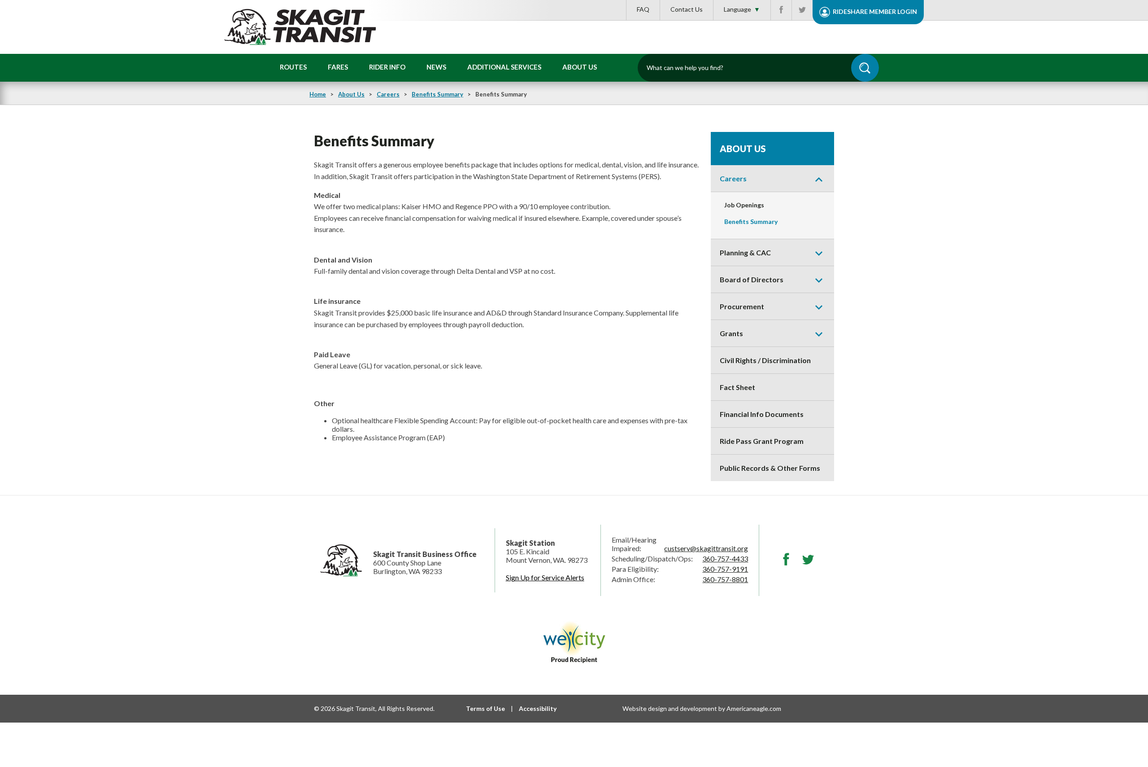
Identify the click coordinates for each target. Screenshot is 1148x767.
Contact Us (686, 9)
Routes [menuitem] (293, 67)
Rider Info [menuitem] (387, 67)
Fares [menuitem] (338, 67)
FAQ (643, 9)
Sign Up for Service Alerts (545, 577)
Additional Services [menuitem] (504, 67)
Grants (731, 333)
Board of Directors (751, 279)
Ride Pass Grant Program (762, 441)
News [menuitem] (436, 67)
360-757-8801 (725, 579)
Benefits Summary (437, 94)
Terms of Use (485, 708)
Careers (388, 94)
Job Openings (744, 205)
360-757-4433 (725, 558)
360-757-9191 (725, 569)
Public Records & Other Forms (770, 468)
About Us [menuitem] (579, 67)
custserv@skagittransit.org (706, 548)
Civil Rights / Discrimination (765, 360)
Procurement (742, 306)
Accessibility (538, 708)
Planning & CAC (745, 252)
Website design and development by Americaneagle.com (701, 708)
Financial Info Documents (762, 414)
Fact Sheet (737, 387)
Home (317, 94)
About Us (351, 94)
